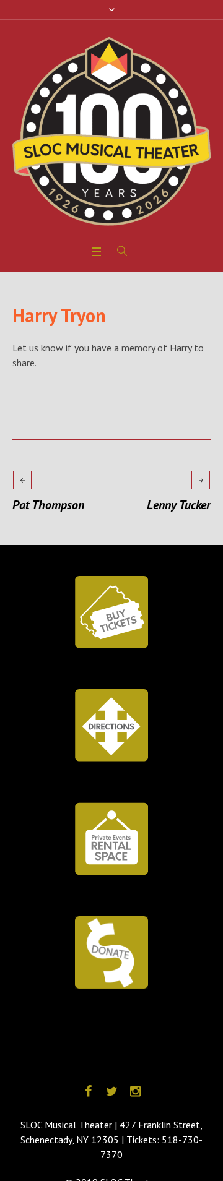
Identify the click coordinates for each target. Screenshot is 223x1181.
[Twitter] (111, 1091)
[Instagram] (135, 1091)
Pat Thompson (48, 505)
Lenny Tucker (179, 505)
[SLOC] (111, 131)
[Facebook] (88, 1091)
